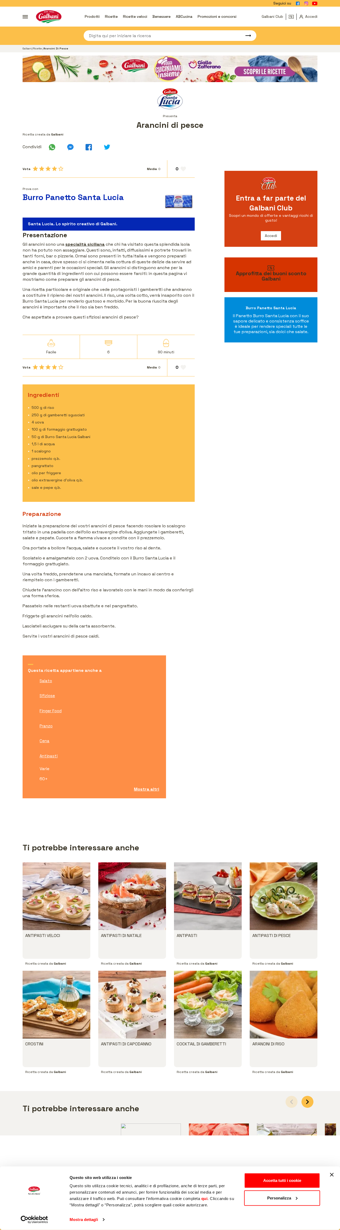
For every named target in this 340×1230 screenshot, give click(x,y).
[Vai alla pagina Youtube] (314, 3)
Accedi (271, 235)
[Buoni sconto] (293, 17)
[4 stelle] (54, 169)
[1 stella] (35, 169)
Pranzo (46, 725)
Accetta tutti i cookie (282, 1180)
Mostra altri (146, 789)
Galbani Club (272, 16)
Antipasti (49, 755)
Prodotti (92, 16)
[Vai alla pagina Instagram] (306, 3)
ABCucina (184, 16)
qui (204, 1198)
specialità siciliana (85, 244)
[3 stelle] (48, 169)
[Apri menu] (25, 17)
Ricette (111, 16)
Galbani (27, 48)
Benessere (161, 16)
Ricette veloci (135, 16)
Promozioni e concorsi (217, 16)
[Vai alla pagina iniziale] (48, 16)
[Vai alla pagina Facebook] (297, 3)
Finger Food (51, 710)
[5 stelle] (61, 169)
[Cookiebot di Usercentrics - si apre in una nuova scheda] (34, 1220)
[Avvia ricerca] (245, 35)
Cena (44, 740)
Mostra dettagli (84, 1219)
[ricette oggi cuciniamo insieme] (170, 69)
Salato (46, 680)
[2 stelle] (42, 169)
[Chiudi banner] (332, 1175)
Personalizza (279, 1197)
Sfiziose (47, 695)
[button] (307, 1102)
